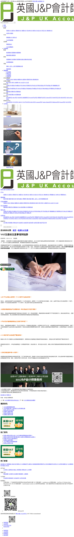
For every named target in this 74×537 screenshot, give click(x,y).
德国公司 (18, 85)
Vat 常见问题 (9, 154)
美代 (13, 82)
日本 (15, 198)
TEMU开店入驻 (56, 97)
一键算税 (25, 474)
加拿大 (21, 198)
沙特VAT (14, 37)
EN (43, 1)
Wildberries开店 (56, 102)
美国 (12, 198)
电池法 (15, 79)
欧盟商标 (8, 52)
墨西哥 (24, 198)
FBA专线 (8, 94)
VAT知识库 (16, 478)
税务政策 (10, 478)
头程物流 (8, 75)
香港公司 (58, 88)
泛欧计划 (13, 464)
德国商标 (18, 52)
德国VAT (24, 30)
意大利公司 (24, 85)
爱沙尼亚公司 (41, 85)
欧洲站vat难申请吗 (8, 411)
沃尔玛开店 (9, 102)
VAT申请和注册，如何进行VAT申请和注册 (14, 408)
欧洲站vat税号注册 (8, 414)
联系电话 (5, 533)
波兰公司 (35, 85)
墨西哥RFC (9, 44)
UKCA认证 (21, 82)
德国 (10, 198)
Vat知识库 (25, 222)
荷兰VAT (44, 30)
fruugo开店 (62, 102)
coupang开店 (39, 102)
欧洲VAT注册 (23, 230)
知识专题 (8, 141)
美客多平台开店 (42, 97)
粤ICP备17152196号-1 (21, 513)
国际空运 (13, 91)
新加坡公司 (30, 88)
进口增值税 (49, 464)
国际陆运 (18, 91)
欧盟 (4, 198)
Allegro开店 (49, 97)
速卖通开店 (26, 97)
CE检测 (16, 82)
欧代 (7, 82)
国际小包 (13, 94)
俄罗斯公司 (14, 88)
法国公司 (8, 85)
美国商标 (8, 59)
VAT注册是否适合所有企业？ (12, 400)
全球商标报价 (9, 62)
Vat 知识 (5, 103)
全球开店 (8, 76)
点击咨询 (5, 524)
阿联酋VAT (9, 37)
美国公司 (8, 88)
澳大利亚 (29, 59)
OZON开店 (68, 102)
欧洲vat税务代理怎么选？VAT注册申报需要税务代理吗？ (17, 435)
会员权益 (40, 1)
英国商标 (13, 52)
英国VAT (8, 30)
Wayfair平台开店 (33, 97)
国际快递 (18, 94)
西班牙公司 (30, 85)
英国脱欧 (9, 464)
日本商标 (13, 59)
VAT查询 (10, 474)
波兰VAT (39, 30)
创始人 (15, 469)
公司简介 (5, 469)
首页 (4, 25)
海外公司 (8, 73)
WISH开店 (20, 97)
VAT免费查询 (9, 47)
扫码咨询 (5, 522)
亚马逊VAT (3, 395)
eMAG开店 (33, 102)
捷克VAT (35, 30)
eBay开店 (14, 97)
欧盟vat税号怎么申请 (8, 410)
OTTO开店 (15, 102)
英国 (7, 198)
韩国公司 (24, 88)
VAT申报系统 (9, 40)
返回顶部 (5, 535)
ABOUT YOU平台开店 (24, 102)
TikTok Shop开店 (67, 217)
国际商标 (3, 197)
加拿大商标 (24, 59)
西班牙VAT (19, 30)
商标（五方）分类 (11, 66)
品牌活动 (10, 469)
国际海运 (8, 91)
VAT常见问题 (22, 478)
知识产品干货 (43, 222)
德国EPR (19, 79)
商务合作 (15, 222)
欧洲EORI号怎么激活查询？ (10, 438)
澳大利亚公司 (46, 88)
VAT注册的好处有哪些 (29, 400)
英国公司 (13, 85)
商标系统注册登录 (11, 55)
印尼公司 (40, 88)
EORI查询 (15, 474)
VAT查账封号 (24, 464)
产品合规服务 (4, 201)
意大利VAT (29, 30)
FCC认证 (26, 82)
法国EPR (24, 79)
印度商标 (18, 59)
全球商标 (5, 48)
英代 (10, 82)
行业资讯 (8, 116)
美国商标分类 (19, 66)
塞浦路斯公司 (56, 85)
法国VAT (13, 30)
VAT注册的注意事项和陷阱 (10, 441)
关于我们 (5, 222)
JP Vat (4, 26)
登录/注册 (34, 1)
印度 (17, 198)
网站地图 (5, 474)
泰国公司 (35, 88)
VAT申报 (60, 464)
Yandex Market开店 (47, 102)
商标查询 (8, 69)
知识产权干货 (9, 167)
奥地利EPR (36, 79)
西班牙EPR (30, 79)
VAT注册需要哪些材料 (9, 407)
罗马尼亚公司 (48, 85)
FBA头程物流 (4, 205)
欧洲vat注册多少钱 (8, 413)
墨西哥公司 (53, 88)
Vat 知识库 (9, 129)
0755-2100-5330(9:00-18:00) (7, 526)
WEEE (11, 79)
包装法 (8, 79)
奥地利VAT (49, 30)
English (12, 189)
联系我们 (10, 222)
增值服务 (5, 70)
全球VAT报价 (9, 33)
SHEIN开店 (63, 97)
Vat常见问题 (36, 222)
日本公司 (19, 88)
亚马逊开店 (9, 97)
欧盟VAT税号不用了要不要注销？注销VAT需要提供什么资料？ (19, 437)
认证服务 (8, 72)
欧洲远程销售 (36, 464)
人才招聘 (29, 469)
